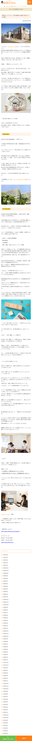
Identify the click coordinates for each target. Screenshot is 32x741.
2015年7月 (5, 696)
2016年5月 (5, 670)
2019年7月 (5, 612)
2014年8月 (5, 722)
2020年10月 (5, 573)
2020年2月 (5, 594)
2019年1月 (5, 628)
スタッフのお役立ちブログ (11, 6)
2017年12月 (5, 662)
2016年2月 (5, 678)
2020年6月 (5, 583)
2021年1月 (5, 565)
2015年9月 (5, 691)
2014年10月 (5, 717)
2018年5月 (5, 649)
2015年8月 (5, 694)
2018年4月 (5, 652)
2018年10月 (5, 636)
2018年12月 (5, 631)
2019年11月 (5, 602)
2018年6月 (5, 646)
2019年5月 (5, 617)
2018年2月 (5, 657)
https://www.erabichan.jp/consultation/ (10, 531)
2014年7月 (5, 725)
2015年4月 (5, 704)
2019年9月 (5, 607)
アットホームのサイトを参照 (20, 179)
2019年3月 (5, 623)
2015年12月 (5, 683)
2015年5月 (5, 701)
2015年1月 (5, 712)
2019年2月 (5, 625)
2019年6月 (5, 615)
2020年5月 (5, 586)
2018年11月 (5, 633)
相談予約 (24, 738)
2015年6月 (5, 699)
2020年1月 (5, 596)
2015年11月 (5, 686)
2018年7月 (5, 644)
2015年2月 (5, 709)
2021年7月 (5, 557)
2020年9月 (5, 575)
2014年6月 (5, 728)
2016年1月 (5, 680)
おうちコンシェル (12, 46)
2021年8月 (5, 554)
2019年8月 (5, 610)
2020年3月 (5, 591)
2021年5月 (5, 562)
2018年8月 (5, 641)
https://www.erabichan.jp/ (7, 542)
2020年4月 (5, 589)
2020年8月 (5, 578)
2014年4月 (5, 733)
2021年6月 (5, 560)
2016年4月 (5, 673)
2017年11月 (5, 665)
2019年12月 (5, 599)
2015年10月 (5, 688)
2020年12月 (5, 568)
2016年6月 (5, 667)
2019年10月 (5, 604)
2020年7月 (5, 581)
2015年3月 (5, 707)
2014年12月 (5, 715)
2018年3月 (5, 654)
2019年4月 (5, 620)
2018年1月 (5, 659)
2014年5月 (5, 730)
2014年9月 (5, 720)
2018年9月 (5, 638)
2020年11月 (5, 570)
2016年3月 (5, 675)
